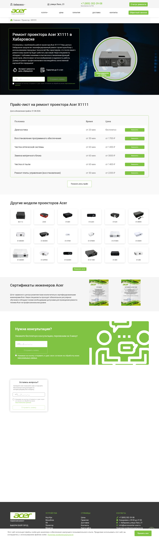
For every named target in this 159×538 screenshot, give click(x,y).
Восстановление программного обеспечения (38, 138)
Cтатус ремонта (138, 4)
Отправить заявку (57, 79)
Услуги (44, 13)
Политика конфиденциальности (60, 535)
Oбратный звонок (138, 13)
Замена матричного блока (28, 155)
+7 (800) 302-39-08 (91, 3)
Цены (61, 13)
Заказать (134, 130)
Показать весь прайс (79, 184)
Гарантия (76, 13)
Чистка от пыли (22, 164)
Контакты (114, 13)
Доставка (96, 13)
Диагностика (21, 129)
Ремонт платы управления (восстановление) (38, 173)
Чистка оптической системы (29, 147)
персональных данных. (27, 358)
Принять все (143, 533)
